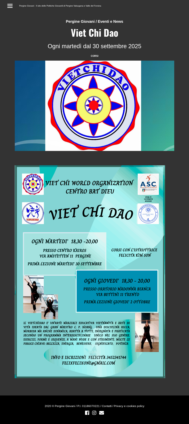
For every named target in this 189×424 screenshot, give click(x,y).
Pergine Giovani (80, 21)
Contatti (107, 406)
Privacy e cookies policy (129, 406)
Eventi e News (110, 21)
